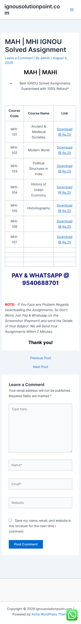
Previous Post (40, 358)
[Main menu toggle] (71, 9)
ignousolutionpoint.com (32, 9)
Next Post (40, 367)
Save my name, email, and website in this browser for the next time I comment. (40, 526)
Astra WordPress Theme (50, 614)
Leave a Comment (19, 58)
